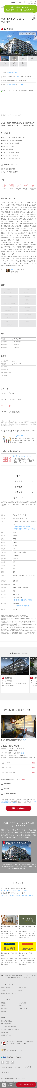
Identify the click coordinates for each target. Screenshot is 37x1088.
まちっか (17, 1067)
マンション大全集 (7, 1067)
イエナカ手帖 (27, 1067)
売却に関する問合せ (6, 1024)
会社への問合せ (5, 1032)
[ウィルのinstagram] (12, 1062)
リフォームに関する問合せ (8, 1026)
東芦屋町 (25, 895)
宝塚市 (20, 890)
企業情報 (3, 1006)
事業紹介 (21, 1006)
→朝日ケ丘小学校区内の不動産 (22, 600)
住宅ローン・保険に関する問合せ (10, 1029)
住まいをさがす (5, 987)
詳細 (24, 740)
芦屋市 (9, 73)
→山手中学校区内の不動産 (21, 606)
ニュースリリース (23, 1008)
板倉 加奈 (13, 269)
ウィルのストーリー (7, 1072)
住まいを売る (22, 987)
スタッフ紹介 (22, 1003)
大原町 (18, 895)
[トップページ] (14, 2)
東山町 (12, 895)
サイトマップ (4, 1081)
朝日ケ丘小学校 (11, 84)
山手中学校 (20, 84)
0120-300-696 (10, 745)
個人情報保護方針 (6, 801)
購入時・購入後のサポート (8, 993)
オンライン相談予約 (10, 793)
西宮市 (9, 890)
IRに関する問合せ (6, 1035)
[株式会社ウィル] (1, 11)
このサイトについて (15, 1081)
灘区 (14, 890)
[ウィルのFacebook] (3, 1063)
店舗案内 (3, 1003)
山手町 (31, 895)
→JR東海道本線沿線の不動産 (22, 526)
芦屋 (18, 76)
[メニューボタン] (2, 2)
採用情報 (3, 1011)
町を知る (21, 990)
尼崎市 (26, 890)
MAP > (28, 115)
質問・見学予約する (26, 1085)
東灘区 (3, 890)
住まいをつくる (5, 990)
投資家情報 (4, 1008)
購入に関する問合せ (6, 1021)
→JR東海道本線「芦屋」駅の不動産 (24, 529)
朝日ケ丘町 (14, 73)
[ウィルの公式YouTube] (8, 1063)
